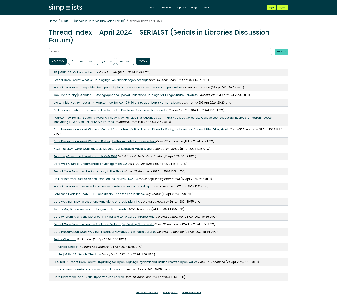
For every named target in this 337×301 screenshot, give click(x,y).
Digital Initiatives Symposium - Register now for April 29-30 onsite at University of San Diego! (117, 103)
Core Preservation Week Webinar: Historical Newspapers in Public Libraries (105, 232)
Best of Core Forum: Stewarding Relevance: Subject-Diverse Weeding (101, 186)
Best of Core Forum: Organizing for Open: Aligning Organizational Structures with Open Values (118, 87)
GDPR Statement (191, 292)
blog (194, 7)
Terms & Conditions (147, 292)
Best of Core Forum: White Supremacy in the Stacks (89, 171)
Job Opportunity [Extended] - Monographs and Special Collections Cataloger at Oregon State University (126, 95)
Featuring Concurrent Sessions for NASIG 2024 (85, 156)
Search (281, 51)
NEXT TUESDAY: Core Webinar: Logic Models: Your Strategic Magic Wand (103, 149)
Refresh (125, 61)
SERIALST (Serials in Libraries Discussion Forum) (93, 21)
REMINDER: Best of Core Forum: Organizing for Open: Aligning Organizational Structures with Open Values (125, 262)
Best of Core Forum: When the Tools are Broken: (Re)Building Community (104, 224)
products (166, 7)
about (205, 7)
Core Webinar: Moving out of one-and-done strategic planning (97, 202)
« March (58, 61)
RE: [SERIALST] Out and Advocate (76, 72)
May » (143, 61)
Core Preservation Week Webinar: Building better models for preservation (105, 141)
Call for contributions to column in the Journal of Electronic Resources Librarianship (111, 110)
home (152, 7)
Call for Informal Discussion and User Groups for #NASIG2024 (96, 179)
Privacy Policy (170, 292)
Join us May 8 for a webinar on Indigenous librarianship (91, 209)
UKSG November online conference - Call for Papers (90, 269)
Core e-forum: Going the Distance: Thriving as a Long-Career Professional (104, 217)
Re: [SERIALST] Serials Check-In (79, 254)
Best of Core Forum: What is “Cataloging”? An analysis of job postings (101, 80)
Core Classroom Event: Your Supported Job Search (89, 277)
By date (106, 61)
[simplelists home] (65, 7)
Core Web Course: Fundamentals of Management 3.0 (90, 164)
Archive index (81, 61)
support (181, 7)
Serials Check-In (65, 239)
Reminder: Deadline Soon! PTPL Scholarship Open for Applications (99, 194)
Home (53, 21)
